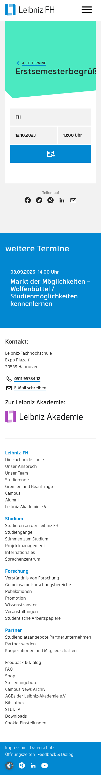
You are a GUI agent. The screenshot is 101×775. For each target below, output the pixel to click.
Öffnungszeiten (20, 754)
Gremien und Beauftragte (29, 486)
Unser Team (16, 473)
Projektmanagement (25, 545)
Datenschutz (42, 747)
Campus (12, 493)
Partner (13, 630)
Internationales (20, 552)
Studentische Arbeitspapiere (33, 618)
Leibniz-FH (16, 452)
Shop (10, 676)
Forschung (16, 571)
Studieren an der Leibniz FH (31, 525)
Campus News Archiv (25, 689)
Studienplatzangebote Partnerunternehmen (48, 637)
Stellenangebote (21, 682)
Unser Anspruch (21, 466)
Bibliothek (15, 703)
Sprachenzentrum (22, 559)
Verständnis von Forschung (32, 578)
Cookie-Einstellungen (25, 723)
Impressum (15, 747)
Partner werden (20, 644)
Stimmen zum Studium (26, 539)
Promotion (15, 598)
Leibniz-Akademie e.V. (26, 506)
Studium (14, 518)
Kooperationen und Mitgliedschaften (41, 650)
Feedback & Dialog (23, 662)
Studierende (17, 480)
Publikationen (18, 591)
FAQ (9, 669)
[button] (9, 765)
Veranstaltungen (21, 611)
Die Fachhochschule (24, 459)
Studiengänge (18, 532)
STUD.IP (12, 709)
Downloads (16, 716)
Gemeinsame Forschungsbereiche (38, 584)
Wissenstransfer (21, 605)
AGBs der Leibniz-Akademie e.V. (36, 696)
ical (50, 154)
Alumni (12, 500)
